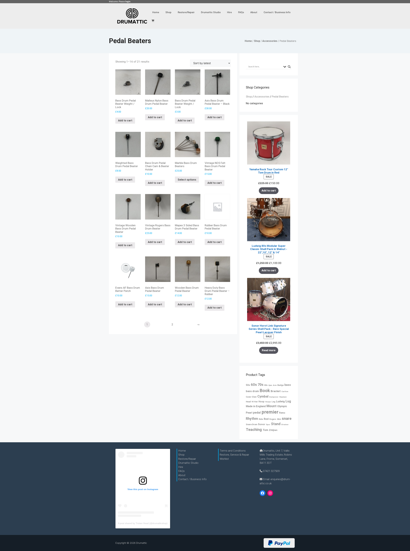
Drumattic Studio (211, 12)
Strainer (285, 425)
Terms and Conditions (233, 450)
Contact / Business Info (277, 12)
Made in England (256, 406)
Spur (268, 425)
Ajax (270, 385)
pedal (257, 412)
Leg (273, 401)
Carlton (284, 391)
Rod (266, 418)
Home (155, 12)
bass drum (252, 391)
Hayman (283, 397)
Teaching (254, 429)
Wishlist (224, 458)
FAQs (241, 12)
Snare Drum (251, 424)
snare (286, 418)
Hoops (268, 402)
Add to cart (125, 120)
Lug (288, 401)
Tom (265, 430)
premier (270, 412)
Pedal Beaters (280, 96)
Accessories (269, 40)
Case (248, 397)
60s (254, 384)
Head (248, 401)
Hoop (261, 401)
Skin (279, 419)
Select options (187, 179)
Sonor (261, 424)
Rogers (272, 419)
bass (287, 384)
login (127, 1)
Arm (275, 385)
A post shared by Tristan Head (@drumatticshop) (143, 523)
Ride (261, 419)
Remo (282, 412)
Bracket (276, 391)
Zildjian (273, 430)
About (253, 12)
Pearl (249, 412)
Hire (229, 12)
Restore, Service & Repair (234, 454)
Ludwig (280, 401)
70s (260, 385)
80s (266, 385)
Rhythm (252, 419)
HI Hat (255, 401)
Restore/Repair (186, 12)
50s (248, 385)
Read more (268, 350)
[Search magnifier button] (289, 66)
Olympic (282, 406)
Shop (168, 12)
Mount (271, 406)
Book (265, 390)
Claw (254, 397)
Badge (280, 385)
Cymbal (262, 396)
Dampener (274, 397)
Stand (275, 424)
